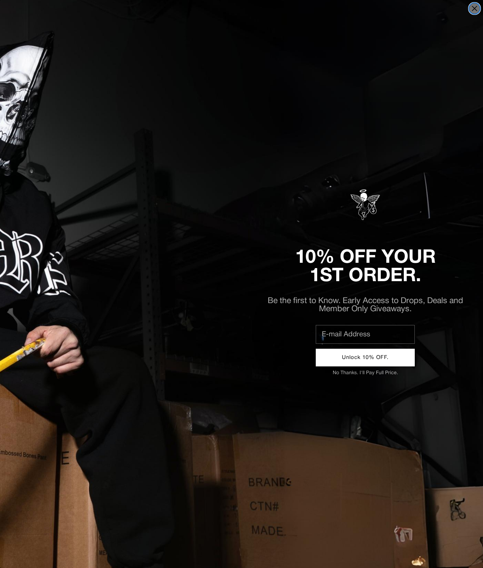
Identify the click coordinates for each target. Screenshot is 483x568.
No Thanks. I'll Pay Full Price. (365, 373)
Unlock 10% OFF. (365, 357)
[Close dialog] (474, 8)
